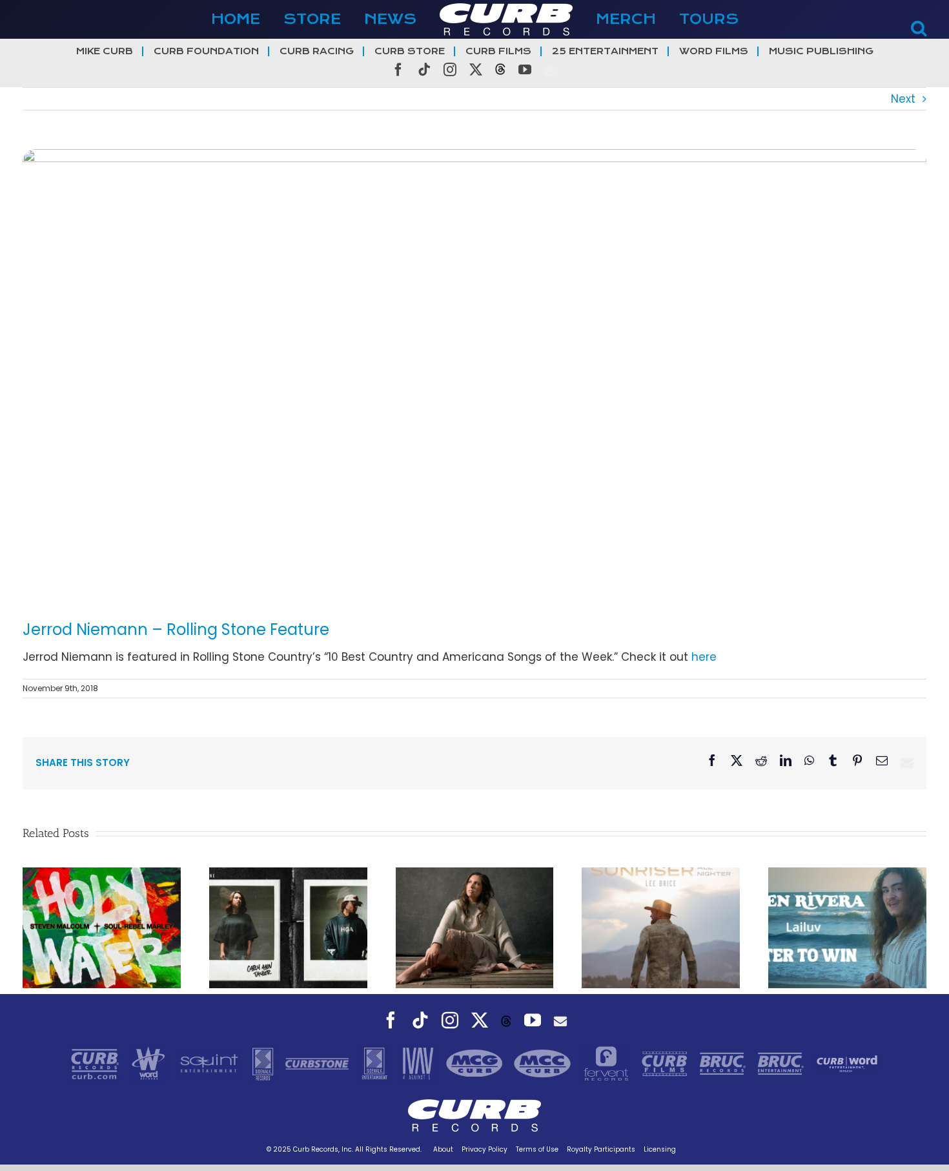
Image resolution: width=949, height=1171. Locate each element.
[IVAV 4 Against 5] (419, 1063)
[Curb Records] (96, 1063)
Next (903, 99)
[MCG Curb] (476, 1063)
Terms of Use (537, 1149)
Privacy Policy (484, 1149)
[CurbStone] (318, 1063)
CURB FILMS (498, 51)
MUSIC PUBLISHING (821, 51)
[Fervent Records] (607, 1063)
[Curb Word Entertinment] (847, 1063)
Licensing (660, 1149)
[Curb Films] (666, 1063)
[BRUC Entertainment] (782, 1063)
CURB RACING (317, 51)
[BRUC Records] (724, 1063)
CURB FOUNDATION (206, 51)
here (704, 657)
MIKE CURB (104, 51)
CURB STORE (409, 51)
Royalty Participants (601, 1149)
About (443, 1149)
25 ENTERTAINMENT (605, 51)
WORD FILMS (713, 51)
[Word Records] (150, 1063)
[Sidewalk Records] (264, 1063)
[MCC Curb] (544, 1063)
